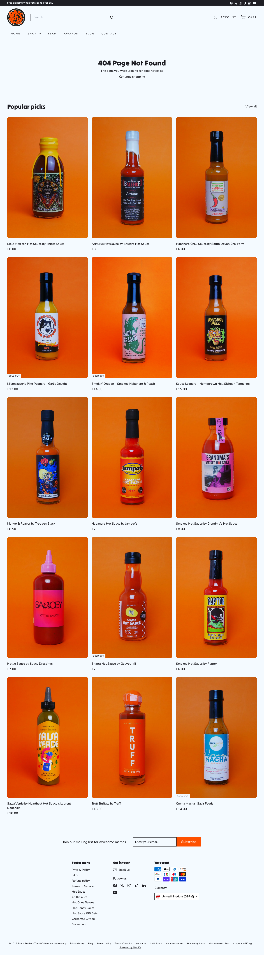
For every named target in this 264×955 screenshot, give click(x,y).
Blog (89, 33)
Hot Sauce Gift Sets (85, 913)
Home (15, 33)
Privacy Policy (81, 870)
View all (251, 106)
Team (52, 33)
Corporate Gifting (83, 919)
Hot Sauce (78, 892)
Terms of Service (83, 886)
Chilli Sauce (79, 897)
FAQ (75, 875)
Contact (109, 33)
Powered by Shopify (130, 947)
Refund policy (81, 881)
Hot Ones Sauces (83, 902)
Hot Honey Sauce (83, 908)
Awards (71, 33)
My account (79, 924)
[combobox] (73, 17)
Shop (32, 33)
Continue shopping (132, 77)
